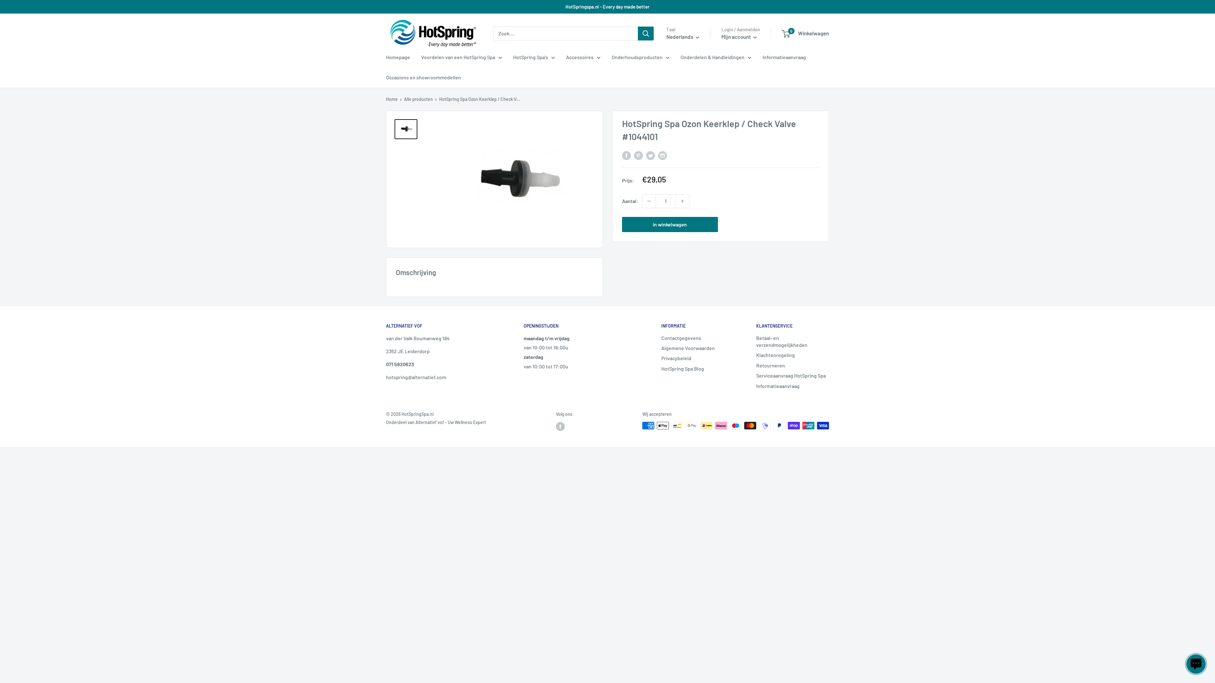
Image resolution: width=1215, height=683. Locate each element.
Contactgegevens (681, 338)
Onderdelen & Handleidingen (713, 57)
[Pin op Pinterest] (638, 155)
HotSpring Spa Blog (682, 369)
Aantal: (630, 201)
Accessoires (580, 57)
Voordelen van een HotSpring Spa (458, 57)
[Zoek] (646, 33)
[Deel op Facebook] (626, 155)
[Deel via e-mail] (662, 155)
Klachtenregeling (775, 355)
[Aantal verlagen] (649, 201)
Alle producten (418, 99)
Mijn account (736, 37)
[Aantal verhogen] (682, 201)
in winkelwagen (670, 224)
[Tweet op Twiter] (650, 155)
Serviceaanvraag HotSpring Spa (791, 375)
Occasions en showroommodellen (423, 77)
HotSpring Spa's (530, 57)
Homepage (398, 57)
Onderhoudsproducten (637, 57)
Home (392, 99)
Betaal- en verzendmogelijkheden (781, 341)
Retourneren (770, 365)
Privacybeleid (676, 358)
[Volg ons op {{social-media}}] (560, 426)
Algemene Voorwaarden (688, 348)
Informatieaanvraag (784, 57)
